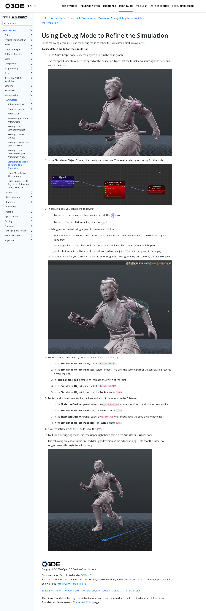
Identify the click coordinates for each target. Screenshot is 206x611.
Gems (7, 58)
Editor (8, 35)
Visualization (12, 95)
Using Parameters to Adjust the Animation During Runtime (18, 184)
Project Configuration (15, 39)
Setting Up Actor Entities (16, 136)
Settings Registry (13, 54)
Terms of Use (132, 590)
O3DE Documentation (55, 18)
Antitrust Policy (91, 590)
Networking (10, 90)
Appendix (9, 240)
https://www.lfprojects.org (71, 583)
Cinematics (11, 192)
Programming (11, 68)
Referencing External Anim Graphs (18, 120)
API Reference (160, 6)
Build (7, 44)
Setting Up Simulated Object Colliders (18, 144)
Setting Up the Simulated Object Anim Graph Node (16, 153)
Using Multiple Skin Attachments (17, 175)
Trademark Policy (51, 590)
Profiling (9, 211)
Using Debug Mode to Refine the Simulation (18, 165)
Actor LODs (13, 113)
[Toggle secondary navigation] (199, 6)
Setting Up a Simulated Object (16, 128)
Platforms (9, 226)
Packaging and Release (16, 230)
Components (11, 63)
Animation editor (16, 104)
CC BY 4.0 (86, 575)
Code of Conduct (112, 590)
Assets (8, 73)
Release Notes (90, 6)
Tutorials (109, 6)
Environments (13, 197)
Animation (11, 99)
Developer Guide (183, 6)
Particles (10, 202)
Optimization (11, 216)
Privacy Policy (71, 590)
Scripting (9, 85)
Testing (8, 221)
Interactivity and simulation (13, 79)
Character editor (16, 109)
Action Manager (13, 49)
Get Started (70, 6)
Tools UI (141, 6)
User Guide (126, 6)
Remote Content (13, 235)
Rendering (11, 206)
